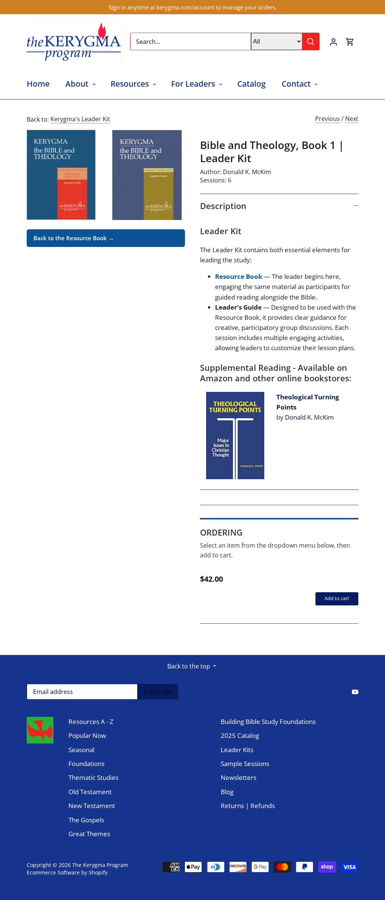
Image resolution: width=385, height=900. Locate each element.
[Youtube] (355, 691)
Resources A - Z (91, 721)
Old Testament (90, 791)
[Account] (333, 41)
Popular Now (87, 735)
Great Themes (89, 833)
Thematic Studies (93, 777)
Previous (327, 118)
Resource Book (239, 276)
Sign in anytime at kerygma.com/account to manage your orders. (193, 7)
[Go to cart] (350, 41)
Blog (227, 791)
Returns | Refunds (248, 805)
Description (223, 205)
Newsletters (238, 777)
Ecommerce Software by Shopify (67, 872)
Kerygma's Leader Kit (80, 119)
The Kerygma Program (100, 864)
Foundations (86, 763)
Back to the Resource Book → (73, 238)
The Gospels (86, 820)
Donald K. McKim (247, 172)
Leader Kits (237, 749)
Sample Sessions (245, 763)
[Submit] (310, 41)
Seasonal (81, 749)
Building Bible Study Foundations (268, 721)
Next (351, 118)
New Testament (91, 805)
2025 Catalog (240, 735)
